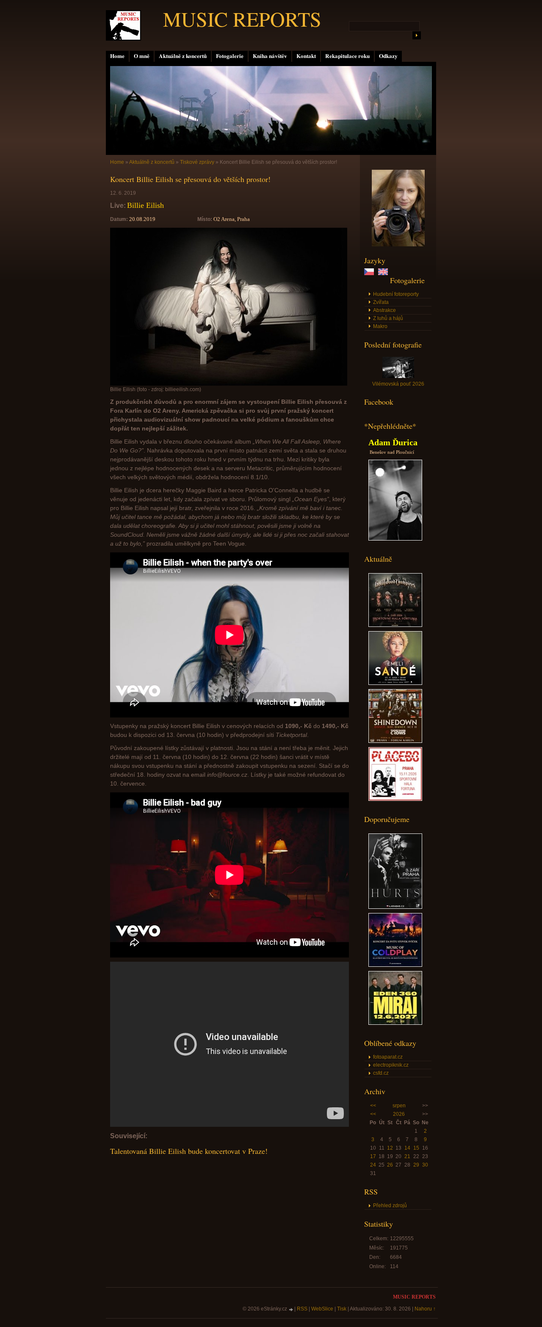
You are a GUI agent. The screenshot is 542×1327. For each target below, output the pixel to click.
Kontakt (306, 56)
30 (425, 1165)
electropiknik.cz (391, 1065)
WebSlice (322, 1309)
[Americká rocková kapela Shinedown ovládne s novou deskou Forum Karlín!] (395, 741)
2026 (399, 1114)
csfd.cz (381, 1073)
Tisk (341, 1309)
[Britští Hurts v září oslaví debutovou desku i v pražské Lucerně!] (395, 907)
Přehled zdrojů (390, 1205)
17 (373, 1156)
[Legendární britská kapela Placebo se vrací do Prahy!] (395, 799)
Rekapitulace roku (347, 56)
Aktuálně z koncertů (183, 56)
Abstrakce (384, 310)
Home (117, 56)
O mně (141, 56)
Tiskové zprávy (197, 162)
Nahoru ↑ (425, 1309)
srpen (399, 1106)
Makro (380, 326)
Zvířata (381, 302)
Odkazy (388, 56)
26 (390, 1165)
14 (407, 1148)
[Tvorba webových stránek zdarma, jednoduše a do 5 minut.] (291, 1309)
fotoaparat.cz (388, 1057)
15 (416, 1148)
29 (416, 1165)
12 (390, 1148)
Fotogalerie (229, 56)
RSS (302, 1309)
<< (373, 1106)
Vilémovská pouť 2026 (398, 384)
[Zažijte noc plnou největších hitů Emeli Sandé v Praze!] (395, 683)
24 (373, 1165)
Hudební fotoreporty (396, 294)
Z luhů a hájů (388, 318)
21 (407, 1156)
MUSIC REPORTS (242, 18)
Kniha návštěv (270, 56)
